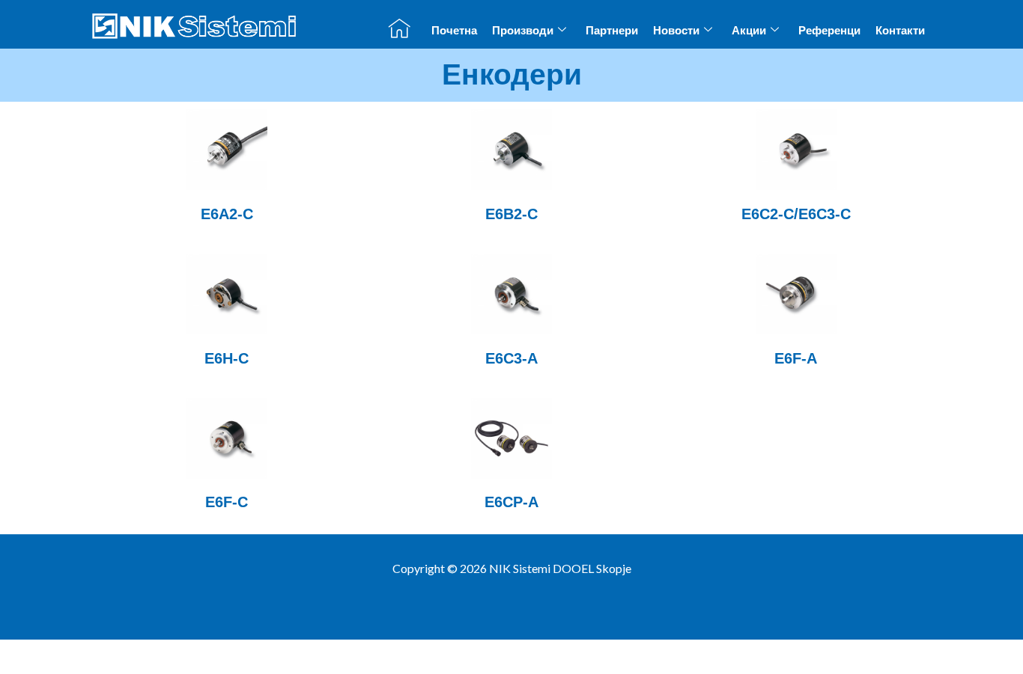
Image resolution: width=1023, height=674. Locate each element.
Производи (522, 30)
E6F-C (226, 502)
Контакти (900, 30)
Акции (749, 30)
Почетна (454, 30)
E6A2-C (227, 214)
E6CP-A (511, 502)
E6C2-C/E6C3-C (796, 214)
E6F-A (795, 358)
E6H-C (226, 358)
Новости (676, 30)
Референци (829, 30)
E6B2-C (511, 214)
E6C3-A (511, 358)
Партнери (612, 30)
